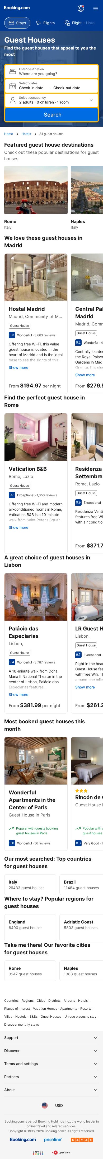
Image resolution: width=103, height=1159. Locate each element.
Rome (15, 968)
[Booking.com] (17, 8)
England (17, 922)
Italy (13, 882)
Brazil (70, 882)
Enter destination (31, 69)
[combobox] (56, 73)
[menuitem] (17, 23)
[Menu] (95, 8)
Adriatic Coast (78, 922)
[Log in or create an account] (80, 8)
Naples (71, 968)
